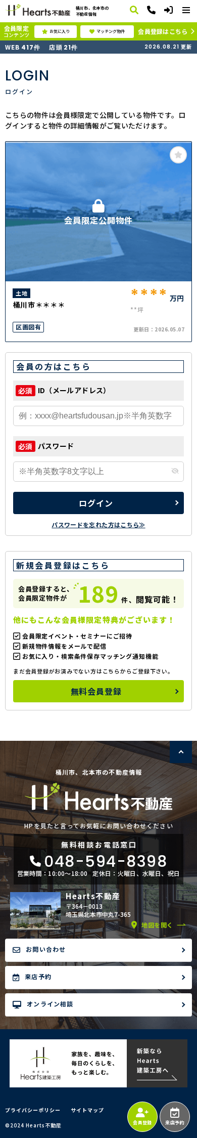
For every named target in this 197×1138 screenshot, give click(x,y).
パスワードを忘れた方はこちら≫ (98, 524)
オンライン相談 (50, 1003)
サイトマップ (87, 1110)
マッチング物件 (110, 31)
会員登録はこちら (162, 31)
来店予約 (174, 1122)
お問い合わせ (46, 949)
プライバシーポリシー (33, 1110)
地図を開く (157, 924)
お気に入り (60, 31)
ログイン (96, 503)
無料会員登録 (96, 691)
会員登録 (142, 1122)
